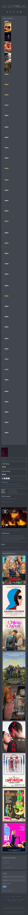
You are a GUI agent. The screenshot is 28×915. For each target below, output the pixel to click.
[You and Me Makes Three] (8, 226)
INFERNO (3, 530)
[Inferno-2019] (4, 452)
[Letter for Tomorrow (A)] (8, 321)
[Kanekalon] (8, 343)
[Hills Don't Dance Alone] (8, 67)
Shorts (18, 899)
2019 (25, 486)
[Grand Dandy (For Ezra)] (8, 417)
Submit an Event (7, 863)
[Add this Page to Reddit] (5, 478)
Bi (11, 899)
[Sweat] (8, 290)
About (8, 896)
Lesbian (8, 899)
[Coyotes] (8, 163)
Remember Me (6, 883)
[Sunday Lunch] (8, 152)
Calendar (13, 896)
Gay (4, 899)
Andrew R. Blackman (12, 530)
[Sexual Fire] (8, 57)
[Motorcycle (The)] (8, 195)
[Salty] (8, 427)
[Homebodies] (8, 396)
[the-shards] (14, 569)
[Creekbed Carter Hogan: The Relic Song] (8, 384)
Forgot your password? (7, 889)
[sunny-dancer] (14, 668)
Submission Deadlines (8, 867)
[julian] (14, 736)
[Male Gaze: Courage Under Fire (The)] (8, 26)
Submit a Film (6, 861)
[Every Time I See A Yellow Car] (8, 110)
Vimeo (19, 530)
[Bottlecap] (8, 353)
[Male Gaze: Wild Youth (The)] (8, 406)
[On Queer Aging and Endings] (8, 268)
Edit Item (3, 446)
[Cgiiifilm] (7, 11)
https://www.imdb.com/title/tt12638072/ (10, 547)
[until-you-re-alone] (14, 703)
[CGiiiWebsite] (14, 11)
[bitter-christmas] (14, 600)
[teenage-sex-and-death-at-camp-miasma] (14, 770)
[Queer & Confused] (8, 258)
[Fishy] (8, 237)
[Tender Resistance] (8, 120)
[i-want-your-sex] (14, 837)
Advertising (18, 896)
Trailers (23, 899)
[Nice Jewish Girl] (8, 301)
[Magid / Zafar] (8, 173)
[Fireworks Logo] (14, 6)
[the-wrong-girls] (14, 804)
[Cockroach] (8, 79)
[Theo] (8, 437)
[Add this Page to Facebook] (3, 478)
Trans (14, 899)
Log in (4, 886)
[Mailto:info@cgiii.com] (20, 11)
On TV (20, 900)
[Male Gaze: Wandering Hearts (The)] (8, 47)
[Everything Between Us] (8, 205)
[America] (8, 184)
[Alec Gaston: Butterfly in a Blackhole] (8, 36)
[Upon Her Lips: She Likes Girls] (8, 142)
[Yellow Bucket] (8, 248)
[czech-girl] (14, 634)
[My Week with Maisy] (8, 89)
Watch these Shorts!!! (12, 900)
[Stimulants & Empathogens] (8, 99)
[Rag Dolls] (8, 364)
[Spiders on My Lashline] (8, 331)
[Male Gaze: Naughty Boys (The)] (8, 132)
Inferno (4, 482)
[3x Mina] (8, 279)
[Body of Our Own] (8, 215)
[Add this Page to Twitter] (7, 478)
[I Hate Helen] (8, 374)
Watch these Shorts (10, 486)
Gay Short (4, 459)
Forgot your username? (7, 891)
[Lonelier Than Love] (8, 311)
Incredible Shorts (19, 486)
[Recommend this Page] (9, 478)
